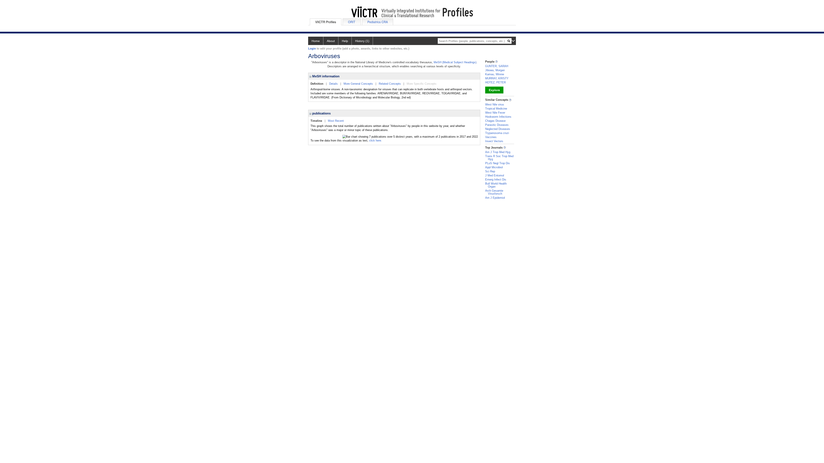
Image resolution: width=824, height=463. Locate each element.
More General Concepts (358, 83)
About (331, 41)
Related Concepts (390, 83)
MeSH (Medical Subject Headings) (455, 62)
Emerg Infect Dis (495, 179)
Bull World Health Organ (496, 185)
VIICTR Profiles (325, 22)
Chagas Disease (495, 120)
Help (345, 41)
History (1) (362, 41)
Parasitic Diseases (497, 124)
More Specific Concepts (421, 83)
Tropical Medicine (496, 108)
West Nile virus (494, 104)
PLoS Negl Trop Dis (497, 163)
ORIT (351, 22)
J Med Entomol (494, 175)
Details (333, 83)
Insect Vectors (494, 141)
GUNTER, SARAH (496, 66)
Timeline (316, 120)
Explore (494, 90)
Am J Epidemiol (495, 197)
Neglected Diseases (497, 129)
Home (316, 41)
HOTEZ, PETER (495, 82)
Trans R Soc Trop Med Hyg (499, 158)
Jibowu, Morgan (495, 70)
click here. (375, 140)
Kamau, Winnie (494, 74)
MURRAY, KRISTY (497, 78)
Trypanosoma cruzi (497, 133)
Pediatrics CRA (377, 22)
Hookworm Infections (498, 116)
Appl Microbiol (494, 167)
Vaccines (491, 137)
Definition (317, 83)
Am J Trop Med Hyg (497, 152)
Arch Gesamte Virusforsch (494, 192)
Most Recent (336, 120)
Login (312, 48)
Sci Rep (490, 171)
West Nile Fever (495, 112)
